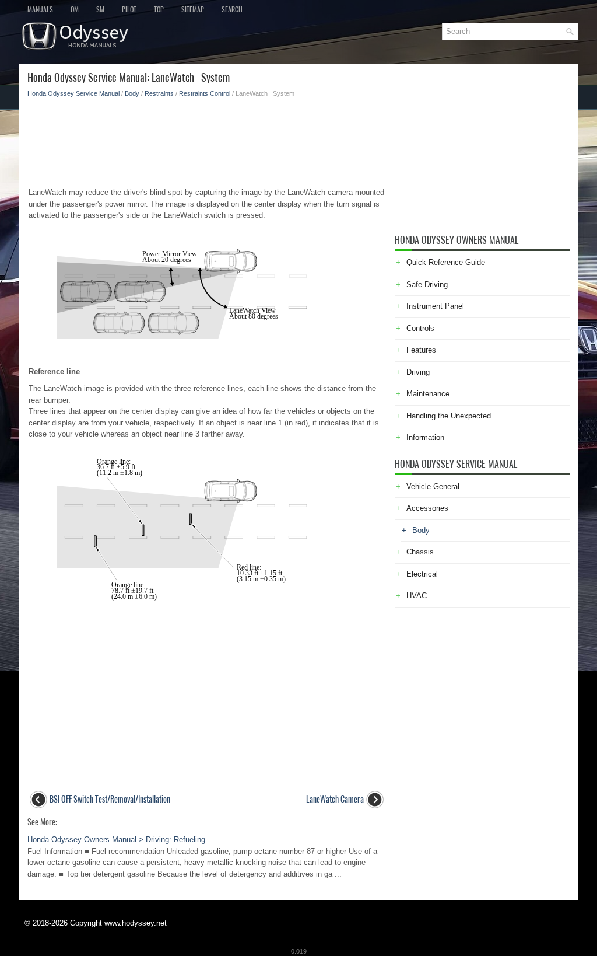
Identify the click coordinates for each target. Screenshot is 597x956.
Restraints (159, 93)
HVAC (416, 595)
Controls (420, 328)
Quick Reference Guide (445, 262)
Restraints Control (204, 93)
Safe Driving (427, 284)
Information (425, 437)
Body (132, 93)
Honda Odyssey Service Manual (73, 93)
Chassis (420, 551)
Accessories (427, 508)
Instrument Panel (435, 306)
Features (421, 350)
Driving (418, 372)
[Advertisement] (206, 139)
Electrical (422, 574)
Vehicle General (432, 486)
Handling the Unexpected (448, 415)
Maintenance (427, 393)
